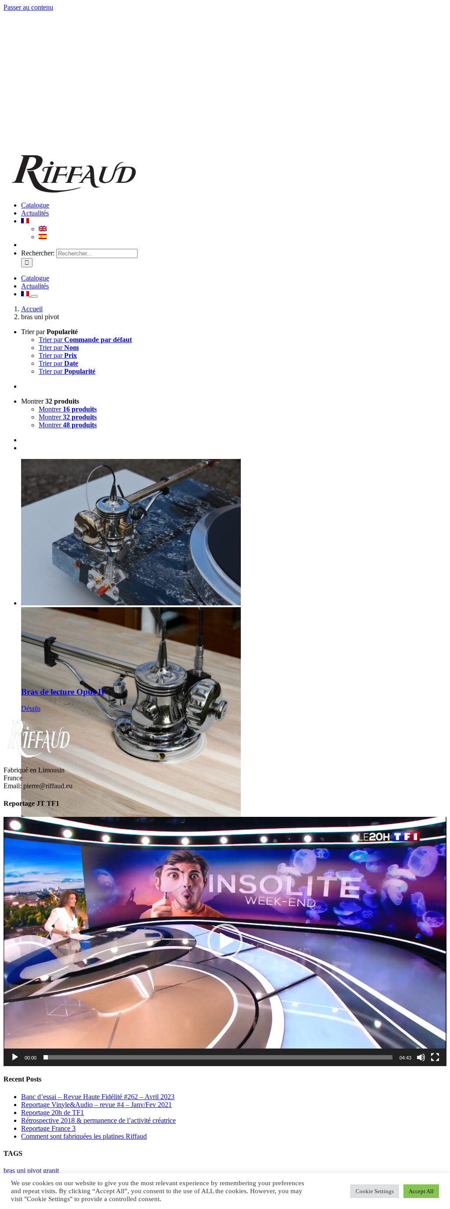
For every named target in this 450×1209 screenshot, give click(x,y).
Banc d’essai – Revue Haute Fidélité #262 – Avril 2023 (97, 1096)
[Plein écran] (435, 1057)
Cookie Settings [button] (375, 1191)
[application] (225, 941)
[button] (225, 941)
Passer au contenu (28, 7)
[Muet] (421, 1057)
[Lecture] (15, 1057)
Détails (30, 708)
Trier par (85, 339)
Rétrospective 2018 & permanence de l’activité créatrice (98, 1120)
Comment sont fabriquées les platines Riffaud (84, 1136)
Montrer (68, 409)
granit (51, 1170)
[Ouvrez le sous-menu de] (34, 296)
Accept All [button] (421, 1191)
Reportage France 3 (48, 1128)
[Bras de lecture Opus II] (233, 569)
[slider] (218, 1057)
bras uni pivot (22, 1170)
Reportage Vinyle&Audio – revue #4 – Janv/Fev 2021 (96, 1104)
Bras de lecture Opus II (62, 691)
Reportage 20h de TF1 (52, 1112)
